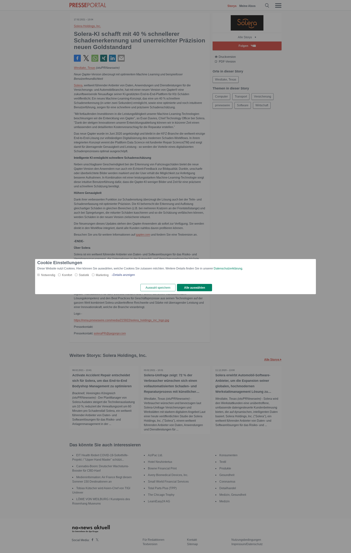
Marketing (102, 275)
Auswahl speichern (158, 287)
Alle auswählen (194, 287)
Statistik (84, 275)
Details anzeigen (124, 274)
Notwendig (48, 275)
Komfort (67, 275)
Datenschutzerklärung (228, 268)
